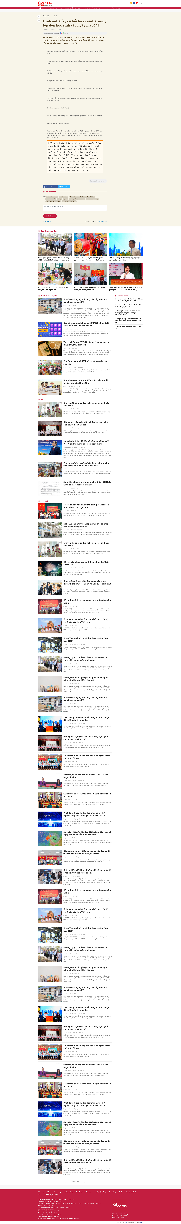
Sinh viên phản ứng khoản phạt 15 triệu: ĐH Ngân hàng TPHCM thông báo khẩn (87, 483)
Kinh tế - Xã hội (75, 386)
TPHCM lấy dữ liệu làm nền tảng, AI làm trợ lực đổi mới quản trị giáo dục (86, 718)
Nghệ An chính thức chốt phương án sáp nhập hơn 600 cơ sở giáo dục (86, 525)
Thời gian (94, 221)
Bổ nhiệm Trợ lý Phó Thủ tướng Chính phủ (128, 327)
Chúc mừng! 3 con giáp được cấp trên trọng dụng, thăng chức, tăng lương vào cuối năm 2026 (87, 582)
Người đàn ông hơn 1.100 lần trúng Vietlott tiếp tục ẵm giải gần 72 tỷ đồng (86, 381)
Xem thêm (75, 1181)
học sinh (65, 199)
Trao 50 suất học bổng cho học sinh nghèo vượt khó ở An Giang (86, 757)
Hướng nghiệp (69, 8)
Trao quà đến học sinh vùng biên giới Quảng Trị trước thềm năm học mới (86, 506)
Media (118, 8)
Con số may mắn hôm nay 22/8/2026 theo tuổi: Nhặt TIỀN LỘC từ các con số (86, 324)
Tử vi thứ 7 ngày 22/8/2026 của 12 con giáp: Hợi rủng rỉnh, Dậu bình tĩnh (86, 343)
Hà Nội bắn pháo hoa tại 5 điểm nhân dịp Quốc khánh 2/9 (86, 563)
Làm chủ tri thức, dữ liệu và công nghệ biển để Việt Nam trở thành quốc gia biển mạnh (86, 442)
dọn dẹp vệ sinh (64, 196)
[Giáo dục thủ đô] (45, 3)
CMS (127, 1222)
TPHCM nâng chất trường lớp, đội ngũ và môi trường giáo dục (125, 259)
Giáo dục (45, 8)
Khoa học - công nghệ (78, 447)
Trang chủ (46, 16)
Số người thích (102, 221)
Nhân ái (73, 510)
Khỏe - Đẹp (59, 8)
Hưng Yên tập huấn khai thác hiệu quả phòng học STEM (85, 639)
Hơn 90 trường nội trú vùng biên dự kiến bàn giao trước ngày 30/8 (85, 300)
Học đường (111, 8)
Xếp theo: (87, 221)
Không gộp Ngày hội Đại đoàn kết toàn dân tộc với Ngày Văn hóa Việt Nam (86, 620)
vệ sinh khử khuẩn (50, 199)
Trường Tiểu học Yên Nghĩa (53, 201)
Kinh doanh (79, 8)
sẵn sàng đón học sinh (51, 196)
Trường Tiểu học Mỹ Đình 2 (77, 199)
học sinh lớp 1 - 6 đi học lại (69, 201)
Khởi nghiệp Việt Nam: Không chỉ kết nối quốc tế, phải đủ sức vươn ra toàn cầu (87, 871)
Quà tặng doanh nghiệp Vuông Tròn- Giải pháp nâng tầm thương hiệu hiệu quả (86, 678)
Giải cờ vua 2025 (130, 1192)
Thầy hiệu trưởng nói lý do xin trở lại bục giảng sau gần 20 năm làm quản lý (125, 288)
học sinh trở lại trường (92, 199)
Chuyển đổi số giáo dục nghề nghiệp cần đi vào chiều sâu (86, 404)
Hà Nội (59, 199)
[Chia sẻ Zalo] (38, 20)
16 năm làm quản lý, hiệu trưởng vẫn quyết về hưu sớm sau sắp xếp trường (89, 259)
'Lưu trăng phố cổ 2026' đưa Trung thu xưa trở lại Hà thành (87, 795)
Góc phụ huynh (75, 469)
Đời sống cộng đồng (98, 8)
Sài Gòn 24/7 (49, 1195)
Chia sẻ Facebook (51, 187)
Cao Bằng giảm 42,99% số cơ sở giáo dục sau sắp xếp (85, 362)
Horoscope (76, 329)
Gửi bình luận (50, 216)
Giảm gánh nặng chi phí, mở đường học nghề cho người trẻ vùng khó (85, 423)
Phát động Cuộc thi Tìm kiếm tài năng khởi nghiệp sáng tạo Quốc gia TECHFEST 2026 (84, 814)
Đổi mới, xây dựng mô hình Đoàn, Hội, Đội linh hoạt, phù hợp (85, 776)
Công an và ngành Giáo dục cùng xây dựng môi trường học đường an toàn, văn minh (86, 852)
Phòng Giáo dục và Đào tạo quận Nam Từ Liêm (82, 196)
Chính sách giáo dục (77, 367)
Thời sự (52, 8)
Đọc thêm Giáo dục (49, 231)
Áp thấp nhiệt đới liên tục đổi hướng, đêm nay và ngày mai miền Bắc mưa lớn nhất (87, 833)
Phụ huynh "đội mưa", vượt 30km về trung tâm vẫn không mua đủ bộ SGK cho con (86, 464)
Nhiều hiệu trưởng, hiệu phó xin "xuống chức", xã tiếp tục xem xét (89, 288)
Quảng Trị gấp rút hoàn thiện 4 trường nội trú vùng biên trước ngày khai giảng (54, 259)
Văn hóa (87, 8)
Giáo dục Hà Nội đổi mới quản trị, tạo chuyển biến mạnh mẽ (53, 288)
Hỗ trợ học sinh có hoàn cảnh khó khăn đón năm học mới (87, 601)
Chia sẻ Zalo (65, 187)
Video (40, 1195)
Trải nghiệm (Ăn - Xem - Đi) (79, 568)
